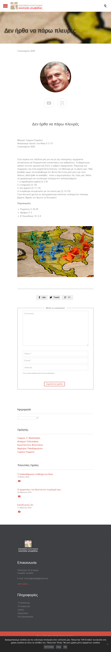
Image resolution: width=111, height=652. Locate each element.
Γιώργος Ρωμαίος (26, 452)
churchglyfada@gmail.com (36, 578)
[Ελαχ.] (107, 644)
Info (65, 647)
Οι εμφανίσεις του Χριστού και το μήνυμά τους (39, 489)
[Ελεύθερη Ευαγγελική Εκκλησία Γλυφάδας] (57, 6)
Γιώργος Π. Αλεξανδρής (28, 438)
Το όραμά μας (24, 606)
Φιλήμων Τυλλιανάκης (28, 441)
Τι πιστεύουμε (24, 603)
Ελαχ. (59, 647)
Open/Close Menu (5, 5)
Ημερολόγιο (23, 613)
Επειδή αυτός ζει (25, 505)
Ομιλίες (21, 610)
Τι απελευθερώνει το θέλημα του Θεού (35, 474)
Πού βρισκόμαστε (25, 617)
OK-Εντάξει (49, 647)
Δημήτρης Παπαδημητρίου (30, 448)
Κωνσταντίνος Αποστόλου (30, 445)
